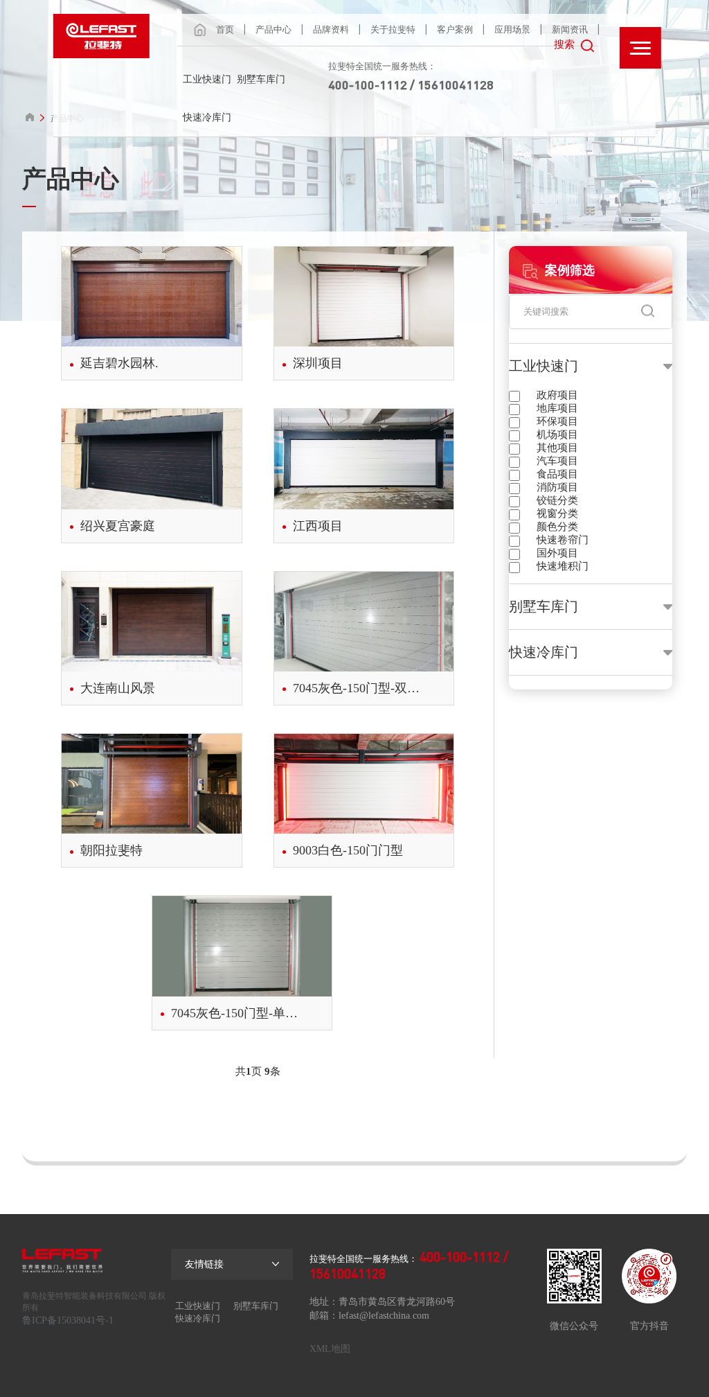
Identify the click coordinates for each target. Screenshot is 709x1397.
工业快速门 (207, 79)
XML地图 (329, 1349)
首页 (225, 29)
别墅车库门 (261, 79)
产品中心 (273, 29)
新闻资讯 (570, 29)
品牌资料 (331, 29)
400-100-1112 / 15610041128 (411, 84)
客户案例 (455, 29)
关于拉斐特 (392, 29)
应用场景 (512, 29)
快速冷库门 (207, 117)
